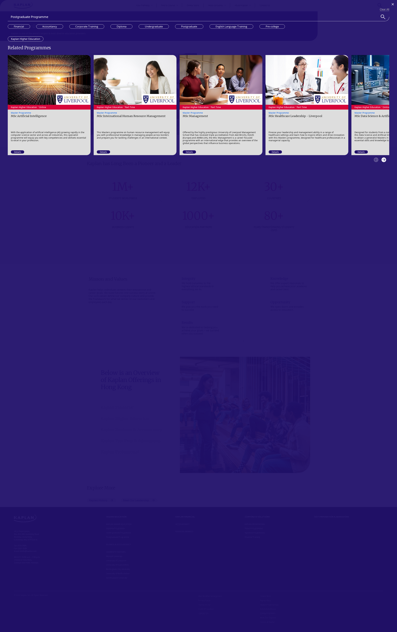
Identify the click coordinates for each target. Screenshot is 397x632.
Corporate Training (86, 26)
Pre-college (272, 26)
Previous (376, 159)
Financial (19, 26)
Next (383, 159)
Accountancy (49, 26)
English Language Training (231, 26)
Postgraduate (189, 26)
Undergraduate (154, 26)
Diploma (121, 26)
